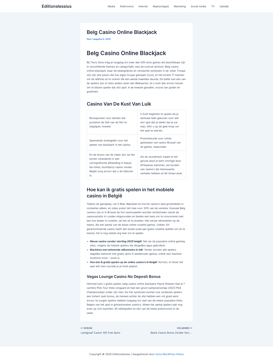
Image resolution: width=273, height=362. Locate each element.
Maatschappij (161, 6)
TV (213, 6)
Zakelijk (224, 6)
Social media (198, 6)
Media (111, 6)
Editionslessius (57, 6)
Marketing (180, 6)
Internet (143, 6)
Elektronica (126, 6)
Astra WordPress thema (169, 354)
